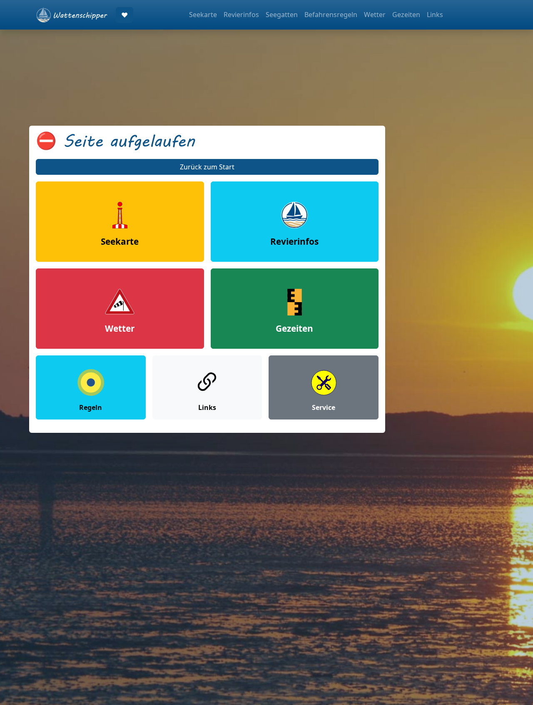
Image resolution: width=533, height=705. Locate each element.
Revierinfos (241, 14)
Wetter (375, 14)
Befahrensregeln (330, 14)
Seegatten (282, 14)
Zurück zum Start (207, 166)
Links (435, 14)
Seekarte (203, 14)
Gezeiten (406, 14)
